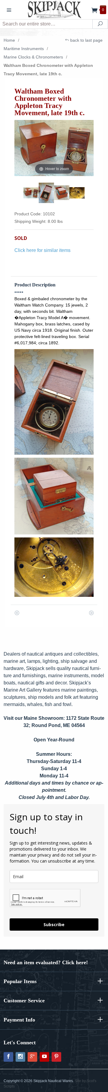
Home (9, 40)
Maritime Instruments (24, 48)
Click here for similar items (42, 250)
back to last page (86, 40)
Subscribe (54, 924)
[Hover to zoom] (54, 147)
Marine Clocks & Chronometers (33, 57)
